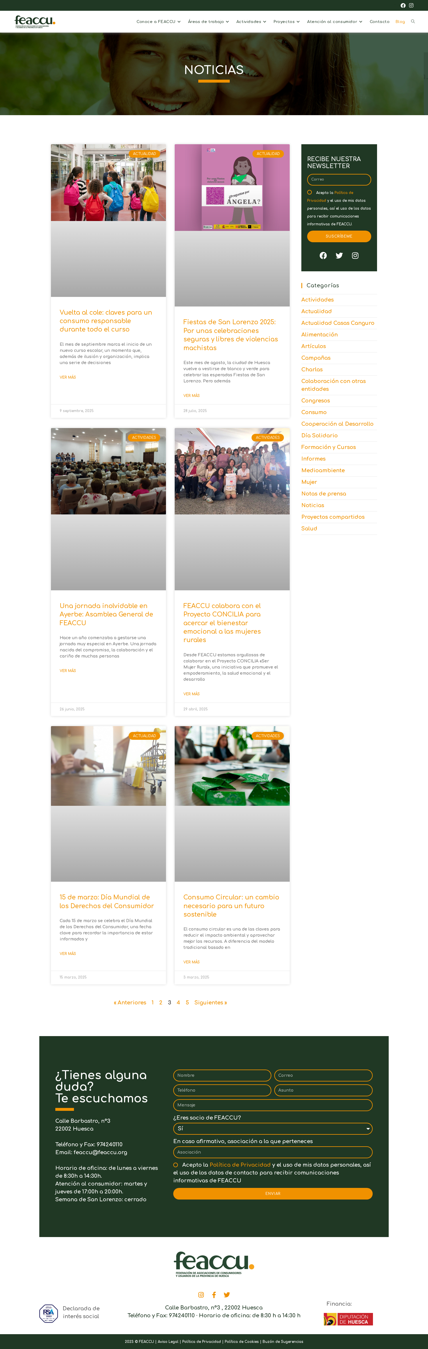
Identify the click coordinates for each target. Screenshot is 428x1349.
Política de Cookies (242, 1342)
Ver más (68, 377)
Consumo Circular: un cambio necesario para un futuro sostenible (231, 906)
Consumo (314, 412)
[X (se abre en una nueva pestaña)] (395, 6)
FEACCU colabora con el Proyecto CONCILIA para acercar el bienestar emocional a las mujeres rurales (222, 623)
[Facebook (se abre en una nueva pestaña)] (403, 6)
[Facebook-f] (214, 1295)
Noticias (312, 505)
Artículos (313, 346)
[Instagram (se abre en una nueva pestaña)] (410, 6)
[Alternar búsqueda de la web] (413, 22)
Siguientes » (210, 1003)
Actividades (317, 300)
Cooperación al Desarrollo (337, 424)
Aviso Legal (168, 1342)
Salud (309, 529)
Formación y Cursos (328, 447)
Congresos (315, 401)
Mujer (309, 482)
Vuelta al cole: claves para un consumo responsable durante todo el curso (106, 321)
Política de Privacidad (240, 1165)
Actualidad (316, 311)
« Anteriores (130, 1003)
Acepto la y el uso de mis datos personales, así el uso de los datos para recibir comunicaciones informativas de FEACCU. (339, 208)
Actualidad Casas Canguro (337, 323)
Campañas (315, 358)
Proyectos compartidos (333, 517)
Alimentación (319, 335)
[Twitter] (339, 255)
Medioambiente (323, 470)
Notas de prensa (323, 494)
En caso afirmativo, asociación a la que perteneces (243, 1141)
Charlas (312, 370)
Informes (313, 459)
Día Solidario (319, 436)
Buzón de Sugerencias (283, 1342)
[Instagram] (355, 255)
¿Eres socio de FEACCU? (207, 1118)
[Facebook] (323, 255)
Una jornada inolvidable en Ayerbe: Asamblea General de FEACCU (106, 615)
